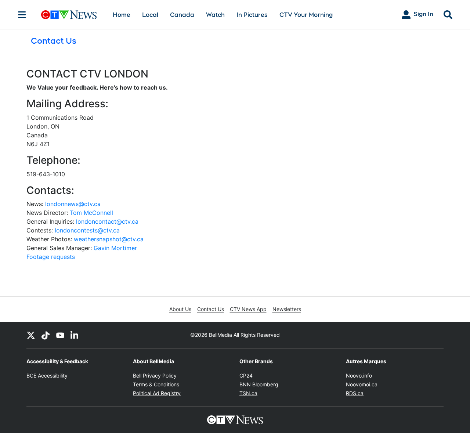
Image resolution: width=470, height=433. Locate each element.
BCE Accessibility (47, 375)
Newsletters (286, 309)
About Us (180, 309)
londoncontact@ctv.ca (107, 221)
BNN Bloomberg (258, 384)
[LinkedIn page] (74, 335)
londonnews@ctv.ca (73, 204)
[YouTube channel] (60, 335)
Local (150, 14)
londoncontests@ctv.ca (87, 230)
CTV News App (248, 309)
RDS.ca (355, 393)
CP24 (246, 375)
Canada (182, 14)
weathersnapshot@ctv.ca (109, 239)
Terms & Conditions (156, 384)
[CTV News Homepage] (69, 14)
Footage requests (50, 256)
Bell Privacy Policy (155, 375)
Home (121, 14)
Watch (215, 14)
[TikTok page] (45, 335)
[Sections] (22, 14)
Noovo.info (359, 375)
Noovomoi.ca (361, 384)
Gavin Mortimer (115, 248)
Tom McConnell (91, 212)
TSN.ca (248, 393)
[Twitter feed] (30, 335)
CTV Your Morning (306, 14)
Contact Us (210, 309)
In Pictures (252, 14)
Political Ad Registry (157, 393)
